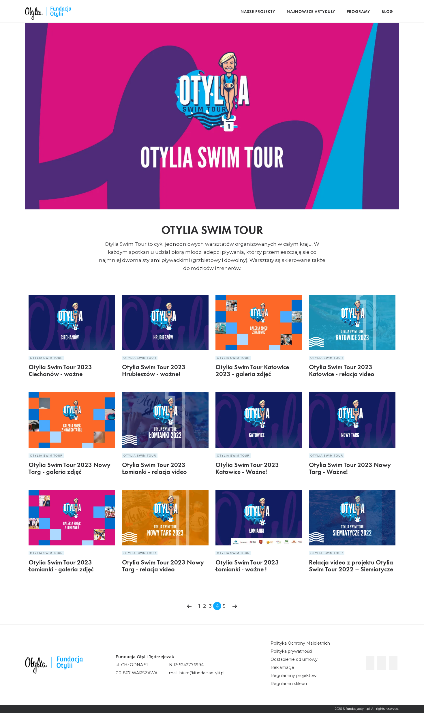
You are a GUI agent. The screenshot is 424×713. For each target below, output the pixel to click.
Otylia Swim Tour (46, 357)
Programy (358, 12)
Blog (387, 12)
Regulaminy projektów (293, 675)
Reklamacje (282, 667)
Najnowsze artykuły (311, 12)
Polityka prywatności (291, 651)
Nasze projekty (258, 12)
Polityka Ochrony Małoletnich (300, 643)
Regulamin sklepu (289, 683)
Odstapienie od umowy (294, 659)
